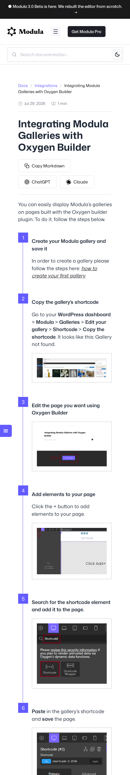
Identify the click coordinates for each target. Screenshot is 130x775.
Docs (23, 85)
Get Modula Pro (86, 31)
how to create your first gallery (64, 272)
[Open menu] (55, 31)
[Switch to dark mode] (117, 54)
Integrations (46, 85)
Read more (63, 12)
